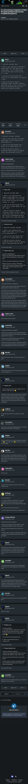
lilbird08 (7, 352)
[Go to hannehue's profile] (2, 132)
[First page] (2, 53)
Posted (10, 61)
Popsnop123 (8, 468)
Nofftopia (8, 493)
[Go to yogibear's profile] (2, 409)
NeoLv (7, 59)
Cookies (20, 780)
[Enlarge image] (15, 390)
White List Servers (14, 19)
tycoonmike (8, 422)
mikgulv (7, 365)
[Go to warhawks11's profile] (2, 279)
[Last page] (26, 53)
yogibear (7, 409)
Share (7, 694)
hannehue (8, 131)
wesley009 (8, 325)
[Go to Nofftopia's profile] (2, 494)
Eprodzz (7, 480)
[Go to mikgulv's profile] (2, 366)
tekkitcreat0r (9, 159)
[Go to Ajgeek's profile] (2, 184)
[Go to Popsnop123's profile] (2, 469)
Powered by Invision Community (14, 781)
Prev (5, 53)
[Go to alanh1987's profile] (2, 561)
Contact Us (14, 780)
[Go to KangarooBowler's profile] (2, 518)
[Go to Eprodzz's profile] (2, 480)
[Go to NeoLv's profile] (2, 60)
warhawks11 (8, 279)
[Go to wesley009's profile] (2, 326)
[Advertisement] (14, 36)
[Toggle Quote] (3, 189)
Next (23, 53)
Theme (7, 780)
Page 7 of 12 (14, 53)
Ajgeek (4, 17)
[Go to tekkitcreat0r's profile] (2, 160)
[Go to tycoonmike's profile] (2, 423)
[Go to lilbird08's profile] (2, 353)
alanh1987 (8, 560)
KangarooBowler (10, 517)
